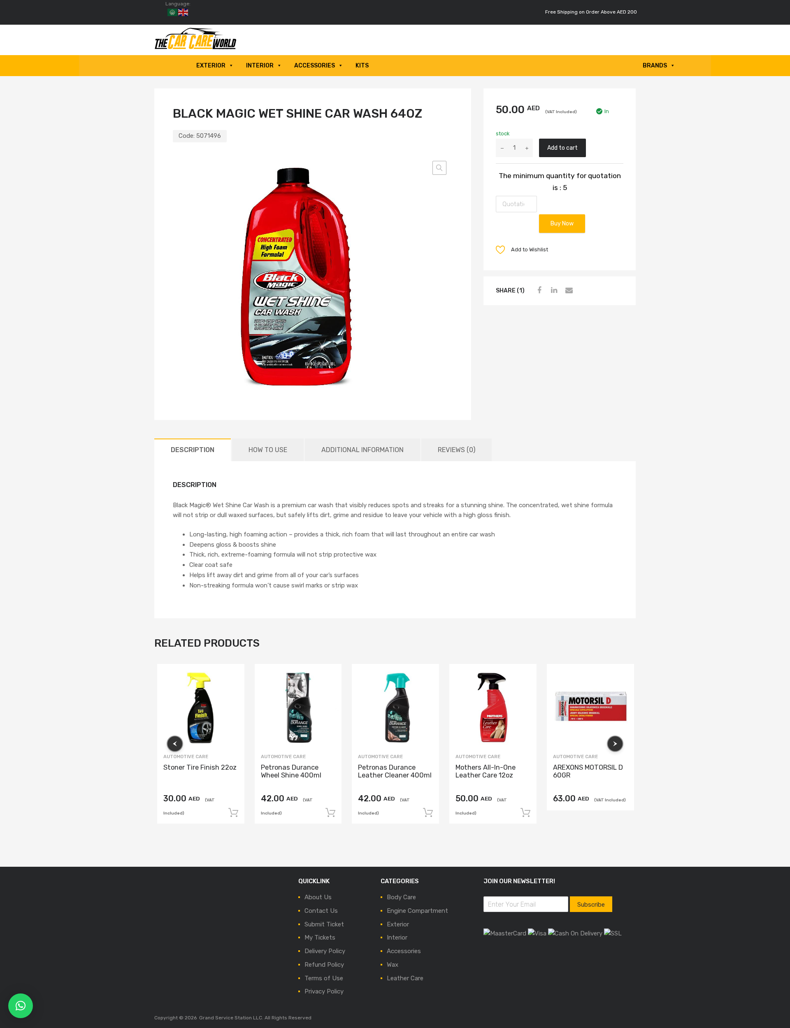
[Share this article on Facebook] (538, 290)
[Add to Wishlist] (231, 678)
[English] (183, 12)
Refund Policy (324, 964)
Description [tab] (192, 450)
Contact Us (321, 910)
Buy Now (562, 223)
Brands (655, 65)
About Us (318, 897)
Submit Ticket (324, 924)
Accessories (314, 65)
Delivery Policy (324, 951)
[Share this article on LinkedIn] (553, 290)
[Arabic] (172, 12)
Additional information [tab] (362, 450)
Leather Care (405, 978)
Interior (260, 65)
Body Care (401, 897)
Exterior (210, 65)
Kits (362, 65)
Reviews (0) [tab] (456, 450)
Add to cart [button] (233, 812)
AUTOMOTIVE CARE (185, 756)
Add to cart (562, 147)
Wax (392, 964)
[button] (439, 168)
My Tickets (319, 937)
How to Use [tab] (268, 450)
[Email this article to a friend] (567, 290)
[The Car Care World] (195, 47)
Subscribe (591, 904)
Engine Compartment (417, 910)
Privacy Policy (324, 991)
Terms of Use (323, 978)
